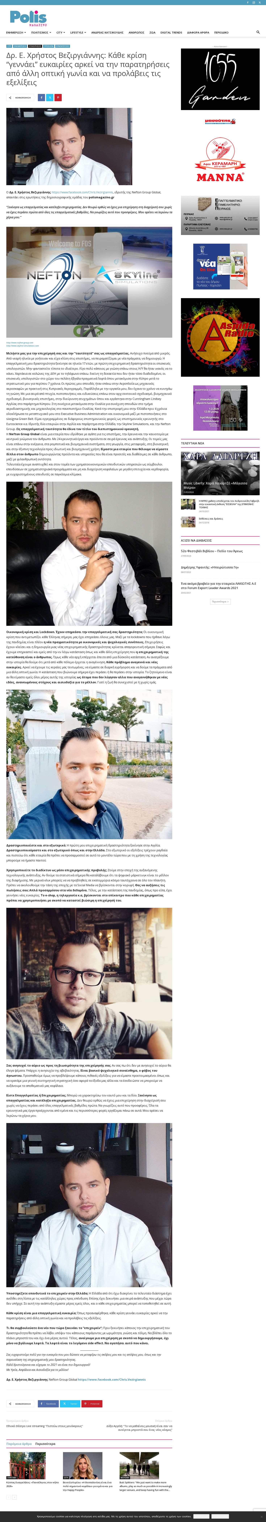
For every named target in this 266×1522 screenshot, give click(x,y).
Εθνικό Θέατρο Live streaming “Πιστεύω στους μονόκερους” (44, 1426)
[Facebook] (247, 2)
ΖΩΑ (152, 32)
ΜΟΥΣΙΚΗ (125, 1477)
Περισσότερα (45, 1444)
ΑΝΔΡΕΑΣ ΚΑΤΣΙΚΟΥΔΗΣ (107, 32)
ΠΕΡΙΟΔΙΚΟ (221, 32)
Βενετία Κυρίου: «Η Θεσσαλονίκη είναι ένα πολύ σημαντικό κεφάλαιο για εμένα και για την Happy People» (87, 1486)
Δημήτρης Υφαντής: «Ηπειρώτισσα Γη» (210, 567)
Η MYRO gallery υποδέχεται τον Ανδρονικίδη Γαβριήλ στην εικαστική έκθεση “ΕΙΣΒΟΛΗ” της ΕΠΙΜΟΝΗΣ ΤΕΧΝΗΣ (229, 504)
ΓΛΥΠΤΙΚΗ (11, 1477)
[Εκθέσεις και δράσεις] (188, 522)
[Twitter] (259, 2)
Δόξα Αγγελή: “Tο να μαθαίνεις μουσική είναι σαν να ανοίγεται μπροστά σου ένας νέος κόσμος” (139, 1427)
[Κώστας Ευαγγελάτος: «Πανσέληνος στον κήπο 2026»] (32, 1465)
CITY (59, 32)
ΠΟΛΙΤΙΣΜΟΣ (39, 32)
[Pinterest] (58, 97)
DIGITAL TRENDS (171, 32)
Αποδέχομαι (201, 1516)
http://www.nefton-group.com (19, 342)
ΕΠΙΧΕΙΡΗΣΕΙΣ (35, 46)
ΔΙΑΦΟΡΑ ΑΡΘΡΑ (198, 32)
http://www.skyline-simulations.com (22, 345)
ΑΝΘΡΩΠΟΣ (136, 32)
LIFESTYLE (76, 32)
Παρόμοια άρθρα (19, 1444)
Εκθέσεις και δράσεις (211, 518)
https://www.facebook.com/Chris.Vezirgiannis (82, 192)
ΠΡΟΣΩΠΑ (48, 46)
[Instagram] (253, 2)
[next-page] (14, 1497)
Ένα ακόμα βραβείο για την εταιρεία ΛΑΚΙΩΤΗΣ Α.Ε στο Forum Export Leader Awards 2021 (218, 585)
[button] (258, 32)
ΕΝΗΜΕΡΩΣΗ (14, 32)
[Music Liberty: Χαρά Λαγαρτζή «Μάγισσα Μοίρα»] (220, 473)
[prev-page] (8, 1497)
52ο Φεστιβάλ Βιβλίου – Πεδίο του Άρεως (212, 551)
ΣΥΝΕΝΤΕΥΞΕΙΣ (62, 46)
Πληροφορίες (220, 1516)
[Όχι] (261, 1517)
